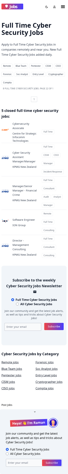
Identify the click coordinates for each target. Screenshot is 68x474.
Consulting (49, 230)
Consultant (49, 188)
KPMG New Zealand (24, 166)
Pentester (36, 65)
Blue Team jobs (11, 369)
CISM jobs (8, 382)
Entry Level (38, 74)
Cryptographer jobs (49, 382)
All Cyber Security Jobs (36, 304)
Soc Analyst (22, 74)
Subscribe (54, 326)
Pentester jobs (11, 375)
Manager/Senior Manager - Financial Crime (25, 190)
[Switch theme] (46, 6)
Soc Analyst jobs (47, 369)
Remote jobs (10, 362)
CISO (58, 65)
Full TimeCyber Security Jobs (36, 300)
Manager (48, 163)
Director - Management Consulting (21, 245)
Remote (7, 65)
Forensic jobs (45, 362)
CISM (48, 65)
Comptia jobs (45, 388)
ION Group (19, 225)
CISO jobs (8, 388)
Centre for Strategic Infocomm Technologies (24, 137)
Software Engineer (24, 219)
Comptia (7, 82)
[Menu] (63, 6)
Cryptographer (55, 74)
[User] (53, 6)
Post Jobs (6, 405)
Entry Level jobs (46, 375)
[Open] (34, 411)
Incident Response (53, 171)
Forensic (7, 74)
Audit (46, 196)
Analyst (57, 196)
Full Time (48, 131)
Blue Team (21, 65)
